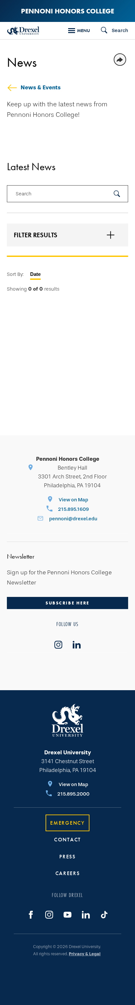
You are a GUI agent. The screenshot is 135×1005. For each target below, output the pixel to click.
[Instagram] (49, 915)
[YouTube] (67, 915)
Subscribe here (67, 603)
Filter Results (35, 235)
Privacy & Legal (85, 953)
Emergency (67, 822)
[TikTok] (104, 915)
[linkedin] (77, 645)
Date (35, 274)
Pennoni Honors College (67, 11)
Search (23, 194)
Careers (67, 873)
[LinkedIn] (86, 915)
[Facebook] (31, 915)
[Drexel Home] (23, 31)
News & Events (41, 87)
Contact (67, 839)
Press (67, 856)
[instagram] (58, 645)
